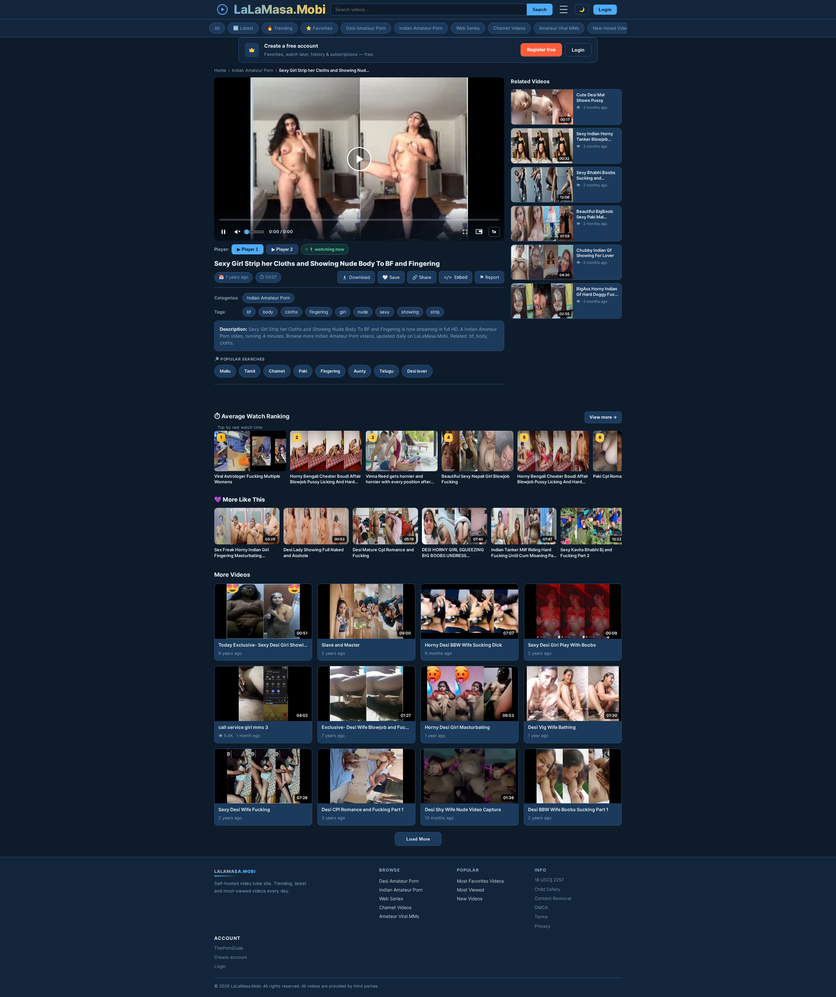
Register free (541, 49)
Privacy (543, 926)
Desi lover (417, 371)
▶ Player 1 (247, 249)
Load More (418, 839)
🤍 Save (391, 277)
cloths (291, 311)
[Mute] (237, 231)
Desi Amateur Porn (366, 28)
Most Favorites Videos (480, 881)
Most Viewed (470, 889)
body (268, 311)
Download (359, 277)
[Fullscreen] (465, 231)
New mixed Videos (612, 28)
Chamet (277, 371)
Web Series (468, 28)
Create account (230, 957)
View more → (603, 417)
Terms (541, 916)
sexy (385, 311)
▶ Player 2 (282, 249)
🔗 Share (421, 277)
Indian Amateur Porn (420, 28)
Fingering (330, 371)
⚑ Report (489, 277)
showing (410, 311)
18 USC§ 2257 (549, 879)
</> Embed (455, 277)
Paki (303, 371)
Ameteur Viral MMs (559, 28)
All (217, 28)
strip (435, 311)
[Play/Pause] (223, 231)
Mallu (225, 371)
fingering (319, 311)
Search (540, 9)
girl (343, 311)
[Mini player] (479, 231)
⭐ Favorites (319, 28)
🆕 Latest (243, 28)
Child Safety (547, 889)
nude (363, 311)
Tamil (249, 371)
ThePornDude (228, 948)
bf (249, 311)
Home (220, 70)
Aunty (360, 371)
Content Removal (553, 898)
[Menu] (563, 9)
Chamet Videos (509, 28)
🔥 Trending (279, 28)
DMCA (541, 907)
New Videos (469, 898)
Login (605, 9)
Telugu (386, 371)
